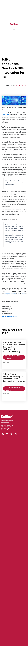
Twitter (18, 293)
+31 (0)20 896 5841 (5, 422)
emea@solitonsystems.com (7, 420)
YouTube (23, 293)
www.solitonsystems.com (10, 293)
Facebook (13, 294)
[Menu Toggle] (14, 29)
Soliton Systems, (6, 114)
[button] (17, 85)
